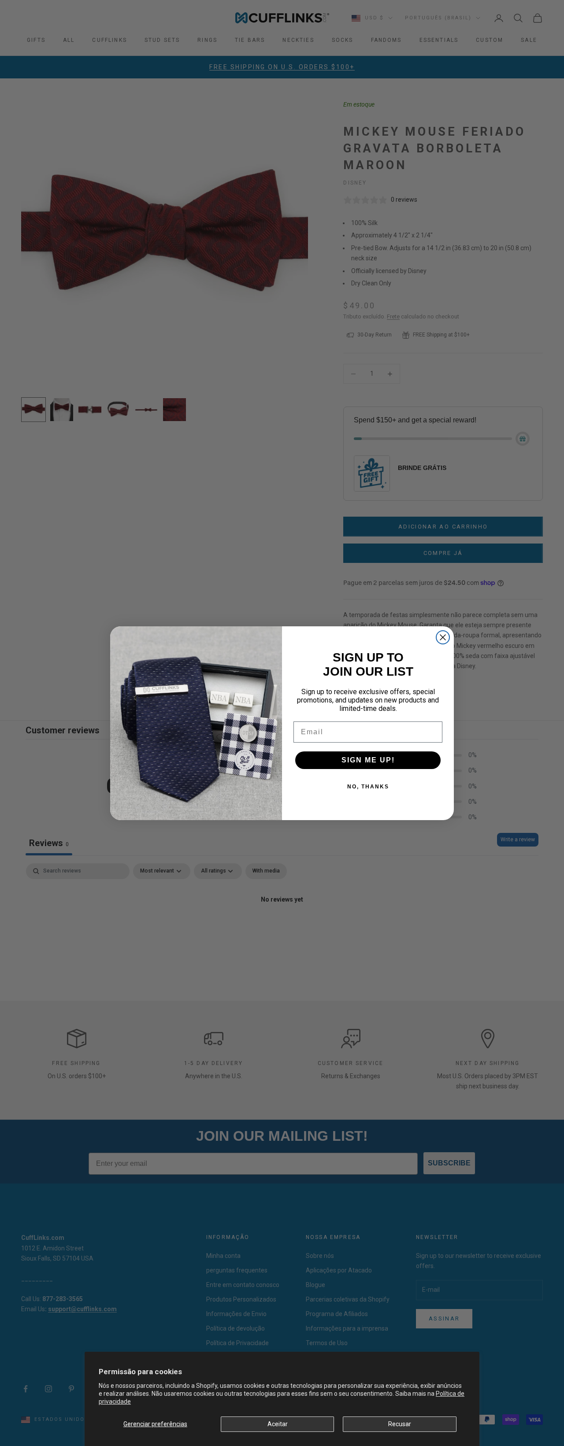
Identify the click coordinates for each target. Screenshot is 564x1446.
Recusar (399, 1424)
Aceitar (277, 1424)
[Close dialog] (442, 637)
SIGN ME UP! (368, 760)
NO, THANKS (368, 787)
